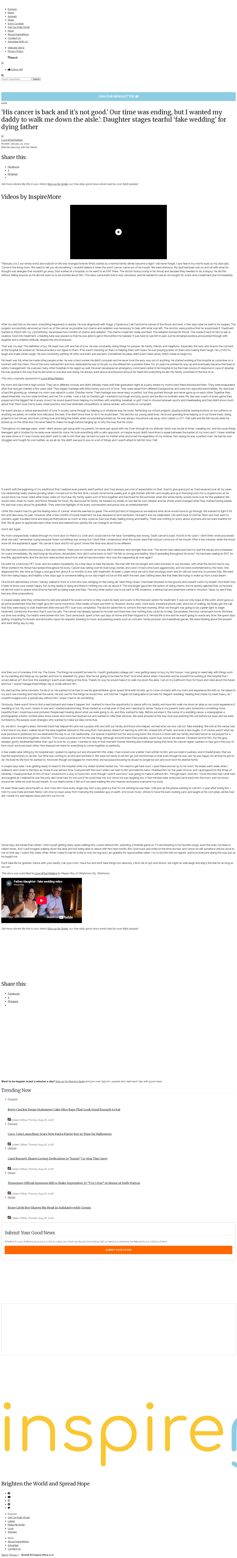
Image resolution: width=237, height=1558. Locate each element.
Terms (4, 1554)
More (11, 30)
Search (13, 57)
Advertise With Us (18, 41)
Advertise (13, 1545)
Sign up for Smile (57, 184)
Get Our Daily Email (19, 27)
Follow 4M (16, 69)
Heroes (11, 1172)
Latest (11, 1521)
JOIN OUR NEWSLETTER (118, 96)
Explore (12, 9)
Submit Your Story (119, 1249)
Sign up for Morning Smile (70, 1081)
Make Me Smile (16, 1524)
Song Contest (16, 23)
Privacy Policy (16, 51)
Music (11, 19)
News (11, 12)
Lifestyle (12, 1148)
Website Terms (16, 47)
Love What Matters (12, 140)
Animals (12, 16)
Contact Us (14, 38)
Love (4, 102)
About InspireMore (18, 34)
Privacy (14, 1554)
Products (12, 1099)
